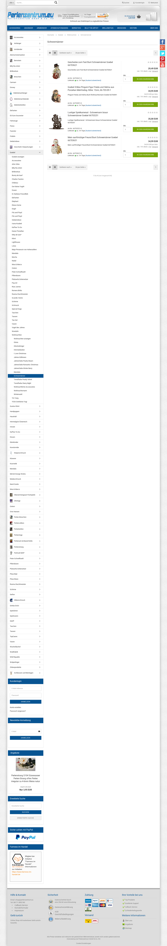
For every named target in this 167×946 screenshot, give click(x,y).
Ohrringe (17, 501)
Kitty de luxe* (17, 235)
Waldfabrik (14, 652)
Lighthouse (16, 242)
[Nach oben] (160, 942)
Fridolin (12, 136)
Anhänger (28, 28)
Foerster (13, 131)
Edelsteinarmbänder (21, 99)
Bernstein (76, 28)
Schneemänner (19, 376)
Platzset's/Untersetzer (20, 279)
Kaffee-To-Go (17, 227)
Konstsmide (14, 447)
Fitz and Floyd (17, 212)
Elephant (15, 201)
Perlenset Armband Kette (23, 541)
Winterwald (18, 394)
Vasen (14, 324)
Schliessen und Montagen (23, 673)
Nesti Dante (14, 484)
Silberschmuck (19, 600)
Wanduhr (15, 331)
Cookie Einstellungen (83, 943)
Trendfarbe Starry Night (22, 383)
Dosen (14, 190)
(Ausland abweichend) (93, 80)
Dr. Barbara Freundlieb (20, 194)
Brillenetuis (107, 28)
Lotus (14, 246)
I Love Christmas (20, 353)
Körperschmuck (20, 453)
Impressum (19, 910)
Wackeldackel (15, 647)
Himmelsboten (19, 350)
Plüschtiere (14, 579)
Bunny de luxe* (17, 175)
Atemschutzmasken (59, 28)
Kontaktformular (21, 908)
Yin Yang (15, 398)
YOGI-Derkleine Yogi (19, 402)
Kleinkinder (14, 442)
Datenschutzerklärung (64, 907)
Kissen (12, 437)
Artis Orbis (16, 164)
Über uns (154, 28)
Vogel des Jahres (18, 327)
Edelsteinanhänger (20, 93)
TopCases (13, 636)
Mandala (15, 253)
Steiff (12, 621)
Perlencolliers (19, 523)
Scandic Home (17, 298)
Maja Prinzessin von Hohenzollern (24, 249)
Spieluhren (14, 611)
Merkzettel (154, 3)
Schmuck (15, 305)
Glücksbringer (19, 346)
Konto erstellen (15, 707)
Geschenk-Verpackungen (23, 147)
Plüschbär (13, 574)
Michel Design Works (18, 474)
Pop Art (14, 283)
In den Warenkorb (145, 79)
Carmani (13, 82)
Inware (12, 427)
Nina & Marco (17, 264)
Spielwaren (14, 616)
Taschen (15, 313)
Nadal (14, 261)
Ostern (14, 268)
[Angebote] (40, 752)
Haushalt (13, 416)
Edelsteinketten (20, 105)
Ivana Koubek (17, 224)
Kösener (13, 458)
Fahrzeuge (14, 121)
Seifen (12, 594)
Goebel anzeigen (18, 157)
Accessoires (16, 160)
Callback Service (21, 905)
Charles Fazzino (17, 179)
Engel (14, 209)
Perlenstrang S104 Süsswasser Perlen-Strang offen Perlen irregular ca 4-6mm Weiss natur (25, 778)
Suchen (126, 3)
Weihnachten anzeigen (22, 339)
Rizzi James (16, 287)
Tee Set (14, 320)
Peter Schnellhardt (18, 272)
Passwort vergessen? (18, 711)
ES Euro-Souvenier (16, 116)
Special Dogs (17, 309)
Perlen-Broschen (20, 517)
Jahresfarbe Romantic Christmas (26, 365)
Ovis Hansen (14, 512)
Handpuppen (14, 411)
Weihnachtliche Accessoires (24, 387)
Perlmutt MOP (19, 553)
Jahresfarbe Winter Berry (23, 368)
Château (15, 183)
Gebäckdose (14, 141)
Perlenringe (18, 535)
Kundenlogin (139, 3)
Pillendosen (16, 275)
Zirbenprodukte (15, 667)
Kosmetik (13, 464)
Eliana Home (16, 205)
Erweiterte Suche (25, 818)
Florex (12, 126)
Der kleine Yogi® (18, 186)
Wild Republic (15, 657)
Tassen (14, 316)
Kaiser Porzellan (18, 231)
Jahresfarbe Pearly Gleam (23, 361)
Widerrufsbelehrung (63, 919)
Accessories (14, 28)
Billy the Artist (91, 28)
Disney (12, 87)
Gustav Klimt (14, 406)
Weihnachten (17, 335)
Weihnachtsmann (20, 391)
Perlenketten (18, 529)
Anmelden (25, 702)
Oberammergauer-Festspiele (24, 495)
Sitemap (128, 928)
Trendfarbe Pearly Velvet (23, 379)
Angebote (129, 924)
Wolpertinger (14, 662)
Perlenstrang (18, 547)
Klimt (14, 238)
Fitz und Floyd (17, 216)
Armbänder (42, 28)
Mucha (14, 257)
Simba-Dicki (14, 606)
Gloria (16, 342)
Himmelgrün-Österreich (18, 422)
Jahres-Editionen (20, 357)
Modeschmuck (15, 479)
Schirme (15, 301)
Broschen (121, 28)
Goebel (12, 152)
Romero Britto (17, 290)
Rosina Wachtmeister (20, 294)
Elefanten (13, 110)
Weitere (133, 28)
